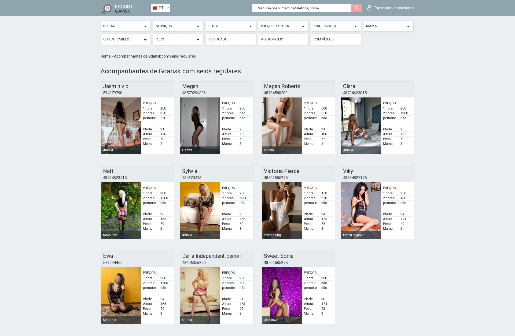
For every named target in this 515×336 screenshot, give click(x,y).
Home (106, 56)
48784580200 (276, 92)
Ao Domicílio (272, 39)
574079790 (112, 92)
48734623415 (115, 177)
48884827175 (355, 177)
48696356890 (194, 262)
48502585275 (276, 177)
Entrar (394, 8)
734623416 (191, 177)
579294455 (112, 262)
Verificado (217, 39)
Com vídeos (324, 39)
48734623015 (355, 92)
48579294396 (194, 92)
